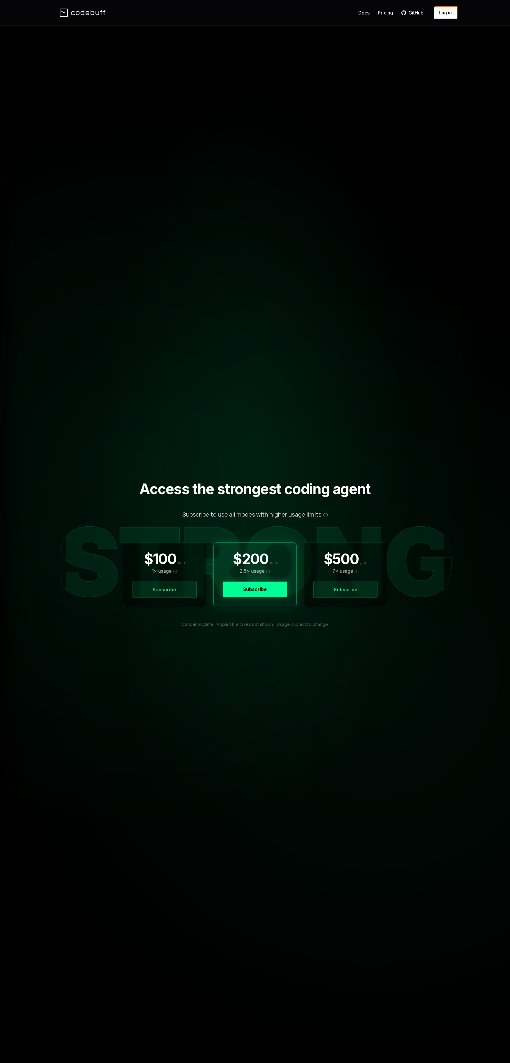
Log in (445, 12)
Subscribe (164, 589)
